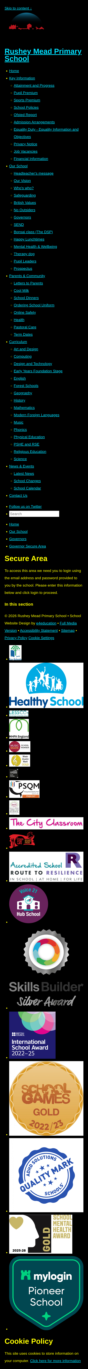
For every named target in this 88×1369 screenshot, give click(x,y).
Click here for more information (55, 1361)
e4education (46, 623)
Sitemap (68, 630)
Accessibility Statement (39, 630)
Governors (17, 539)
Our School (18, 531)
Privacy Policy (16, 638)
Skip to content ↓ (18, 8)
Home (14, 524)
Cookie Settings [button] (41, 638)
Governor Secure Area (27, 546)
